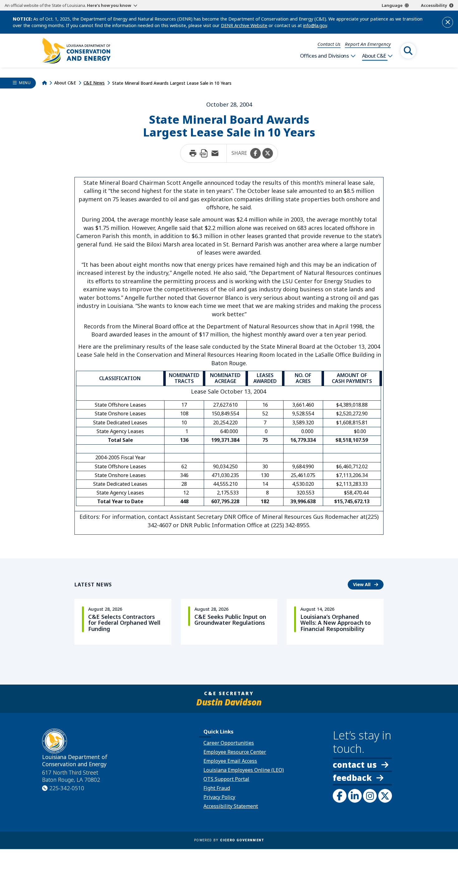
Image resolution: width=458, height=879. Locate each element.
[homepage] (76, 50)
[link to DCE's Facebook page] (339, 796)
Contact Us (329, 44)
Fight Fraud (216, 788)
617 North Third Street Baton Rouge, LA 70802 (71, 776)
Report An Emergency (368, 44)
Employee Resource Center (234, 751)
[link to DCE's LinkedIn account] (355, 796)
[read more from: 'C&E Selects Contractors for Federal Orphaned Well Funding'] (122, 622)
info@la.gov (315, 25)
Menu (25, 82)
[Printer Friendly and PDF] (204, 153)
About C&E (374, 56)
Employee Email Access (230, 760)
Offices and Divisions (324, 56)
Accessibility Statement (230, 806)
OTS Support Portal (226, 779)
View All (368, 584)
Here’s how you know (109, 5)
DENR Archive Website (244, 25)
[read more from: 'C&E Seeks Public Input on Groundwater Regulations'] (229, 622)
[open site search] (408, 51)
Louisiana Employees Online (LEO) (243, 770)
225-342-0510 (66, 788)
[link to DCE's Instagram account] (370, 796)
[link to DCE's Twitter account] (385, 796)
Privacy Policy (219, 797)
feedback (352, 778)
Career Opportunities (228, 742)
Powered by (229, 840)
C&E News (94, 83)
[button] (255, 153)
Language (392, 5)
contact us (355, 764)
